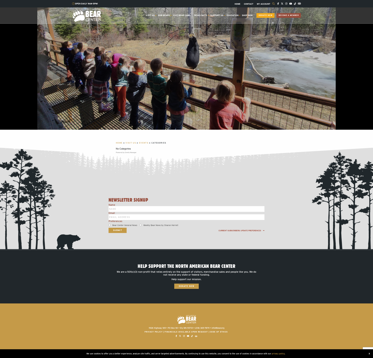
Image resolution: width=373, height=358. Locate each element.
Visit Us (150, 15)
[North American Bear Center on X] (281, 4)
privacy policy (278, 353)
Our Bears (164, 15)
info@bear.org (218, 328)
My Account (263, 4)
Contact (248, 4)
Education (233, 15)
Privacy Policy (154, 332)
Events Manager (131, 152)
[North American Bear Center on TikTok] (294, 4)
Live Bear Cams (181, 15)
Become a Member (289, 15)
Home (237, 4)
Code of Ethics (219, 332)
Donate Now (265, 15)
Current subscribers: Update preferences (240, 231)
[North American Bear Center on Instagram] (285, 4)
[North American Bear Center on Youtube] (290, 4)
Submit (117, 230)
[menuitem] (237, 4)
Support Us (216, 15)
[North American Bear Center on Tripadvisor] (299, 3)
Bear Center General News (124, 225)
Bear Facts (200, 15)
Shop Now (247, 15)
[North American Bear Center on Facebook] (277, 4)
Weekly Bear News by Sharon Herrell (160, 225)
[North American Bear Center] (86, 15)
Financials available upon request (186, 332)
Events (143, 143)
